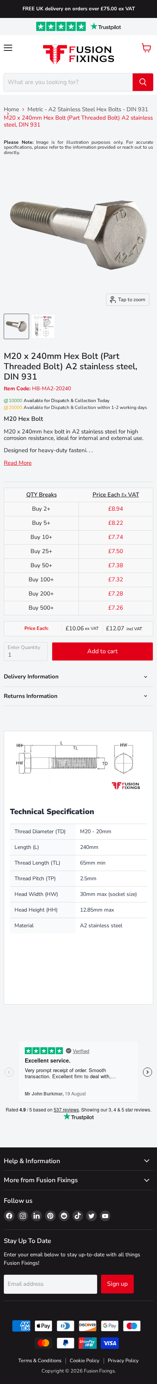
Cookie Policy (84, 1360)
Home (11, 109)
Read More (18, 463)
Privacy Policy (123, 1360)
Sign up (117, 1284)
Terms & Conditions (39, 1360)
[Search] (143, 82)
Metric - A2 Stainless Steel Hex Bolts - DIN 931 (87, 109)
